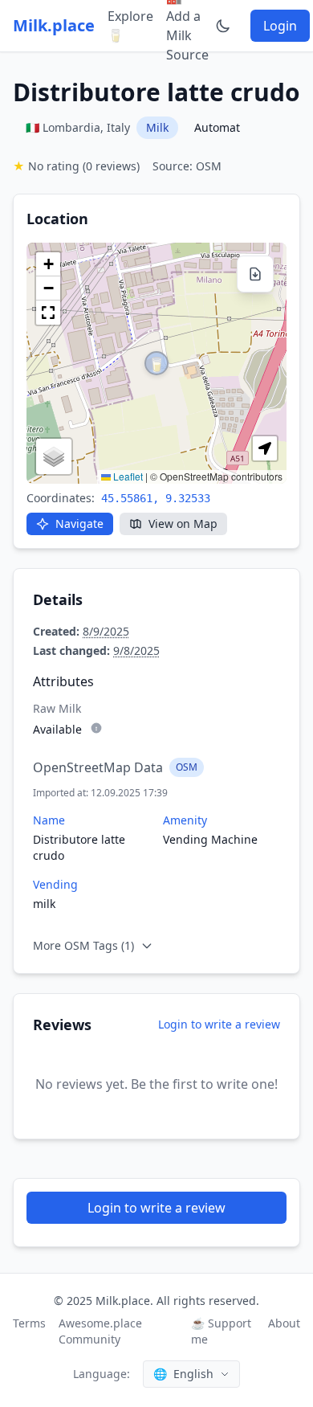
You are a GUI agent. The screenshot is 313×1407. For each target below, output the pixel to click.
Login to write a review (219, 1024)
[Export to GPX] (255, 274)
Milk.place (54, 25)
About (284, 1323)
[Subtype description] (96, 728)
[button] (156, 363)
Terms (29, 1323)
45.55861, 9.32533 (155, 498)
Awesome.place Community (100, 1331)
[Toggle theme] (223, 25)
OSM (186, 767)
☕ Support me (221, 1331)
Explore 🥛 (130, 25)
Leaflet (127, 476)
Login (280, 26)
